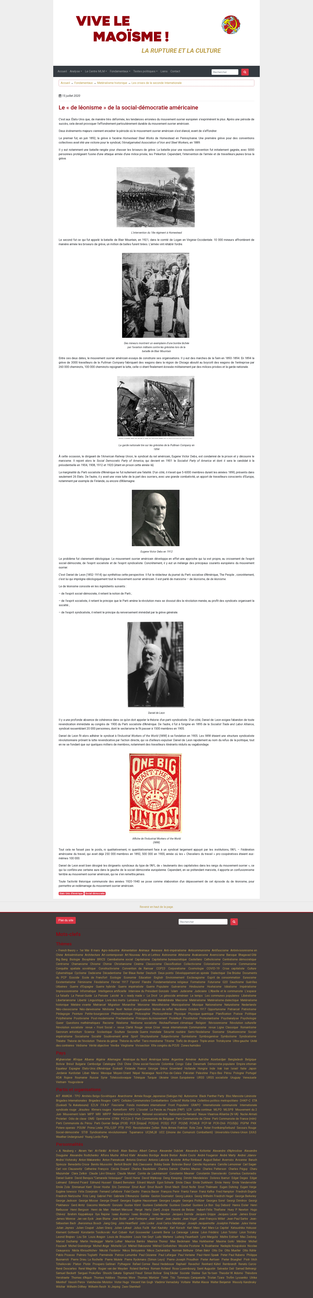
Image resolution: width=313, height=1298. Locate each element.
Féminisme (85, 982)
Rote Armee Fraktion (174, 1127)
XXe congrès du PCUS (165, 1045)
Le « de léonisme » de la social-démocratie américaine (128, 107)
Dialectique (218, 973)
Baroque (231, 955)
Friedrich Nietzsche (68, 1196)
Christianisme (123, 964)
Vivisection (142, 1045)
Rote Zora (195, 1127)
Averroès (228, 1160)
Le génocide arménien (173, 995)
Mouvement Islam (74, 1114)
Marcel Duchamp (67, 1241)
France (141, 1068)
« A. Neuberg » (66, 1150)
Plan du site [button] (65, 920)
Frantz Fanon (189, 1191)
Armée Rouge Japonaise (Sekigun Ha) (158, 1096)
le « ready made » (133, 995)
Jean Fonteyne (137, 1218)
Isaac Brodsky (141, 1214)
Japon (252, 1068)
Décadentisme (112, 973)
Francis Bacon (150, 1191)
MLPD (218, 1109)
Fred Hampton (225, 1191)
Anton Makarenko (90, 1160)
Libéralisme (248, 995)
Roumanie (81, 1077)
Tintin (164, 1277)
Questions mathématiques (83, 1023)
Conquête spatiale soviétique (76, 968)
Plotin (87, 1264)
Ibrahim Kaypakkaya (80, 1214)
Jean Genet (156, 1218)
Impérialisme (248, 986)
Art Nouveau (132, 955)
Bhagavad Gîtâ (247, 955)
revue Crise (152, 1027)
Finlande (130, 1068)
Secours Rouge (246, 1127)
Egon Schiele (165, 1182)
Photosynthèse (162, 1013)
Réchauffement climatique (176, 1023)
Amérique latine (159, 1059)
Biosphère (88, 959)
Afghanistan (63, 1059)
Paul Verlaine (186, 1255)
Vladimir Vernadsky (167, 1282)
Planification (223, 1013)
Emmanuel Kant (82, 1187)
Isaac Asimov (120, 1214)
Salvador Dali (225, 1268)
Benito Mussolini (101, 1164)
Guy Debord (222, 1205)
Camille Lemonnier (229, 1164)
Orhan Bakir (202, 1250)
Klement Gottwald (67, 1232)
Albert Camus (148, 1150)
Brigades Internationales (71, 1100)
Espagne (74, 1068)
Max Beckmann (180, 1241)
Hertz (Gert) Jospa (157, 1209)
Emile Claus (183, 1182)
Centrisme (62, 964)
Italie (243, 1068)
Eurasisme (249, 977)
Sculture (119, 1032)
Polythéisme (64, 1018)
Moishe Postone (189, 1246)
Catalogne (109, 1064)
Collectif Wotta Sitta (183, 1100)
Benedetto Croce (78, 1164)
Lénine (194, 1232)
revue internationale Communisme (184, 1027)
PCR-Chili (219, 1123)
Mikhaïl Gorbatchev (165, 1246)
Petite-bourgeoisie (97, 1013)
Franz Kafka (206, 1191)
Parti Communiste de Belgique (154, 1118)
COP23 (160, 968)
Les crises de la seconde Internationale (157, 83)
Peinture (77, 1013)
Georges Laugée (169, 1200)
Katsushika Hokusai (243, 1228)
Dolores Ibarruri (220, 1178)
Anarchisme (125, 1096)
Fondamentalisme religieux (170, 982)
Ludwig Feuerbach (186, 1237)
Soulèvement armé (116, 1036)
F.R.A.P (105, 1105)
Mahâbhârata (166, 1000)
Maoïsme (181, 1000)
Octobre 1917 (197, 1009)
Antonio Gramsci (136, 1160)
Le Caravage (180, 1232)
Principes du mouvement (151, 1018)
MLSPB (228, 1109)
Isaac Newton (161, 1214)
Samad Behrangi (246, 1268)
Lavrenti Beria (161, 1232)
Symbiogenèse (208, 1036)
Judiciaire (200, 991)
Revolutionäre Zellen (146, 1127)
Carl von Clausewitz (69, 1169)
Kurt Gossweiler (139, 1232)
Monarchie (128, 1004)
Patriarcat (234, 1009)
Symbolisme (229, 1036)
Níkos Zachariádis (158, 1250)
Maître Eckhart (229, 1237)
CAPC (116, 1100)
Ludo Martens (164, 1237)
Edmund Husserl (100, 1182)
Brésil (70, 1064)
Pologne (238, 1073)
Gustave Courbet (180, 1205)
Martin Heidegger (91, 1241)
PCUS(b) (232, 1123)
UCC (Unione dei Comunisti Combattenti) (186, 1132)
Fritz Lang (89, 1196)
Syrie (104, 1077)
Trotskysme (223, 1041)
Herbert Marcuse (122, 1209)
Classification (172, 964)
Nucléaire (181, 1009)
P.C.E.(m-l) (127, 1118)
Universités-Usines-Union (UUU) (235, 1132)
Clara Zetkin (79, 1173)
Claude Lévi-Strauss (102, 1173)
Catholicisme (212, 959)
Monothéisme (160, 1004)
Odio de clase (77, 1118)
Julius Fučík (141, 1228)
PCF (173, 1123)
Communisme (247, 964)
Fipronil (135, 982)
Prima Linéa (95, 1127)
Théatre (61, 1041)
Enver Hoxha (102, 1187)
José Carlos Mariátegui (171, 1223)
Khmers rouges (101, 1109)
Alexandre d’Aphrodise (227, 1150)
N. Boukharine (210, 1246)
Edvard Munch (146, 1182)
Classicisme (154, 964)
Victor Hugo (121, 1282)
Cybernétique (64, 973)
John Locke (146, 1223)
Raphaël (181, 1264)
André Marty (228, 1155)
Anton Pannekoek (114, 1160)
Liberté (81, 1000)
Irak (219, 1068)
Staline (195, 1273)
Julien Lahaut (123, 1228)
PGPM (244, 1123)
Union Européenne (183, 1077)
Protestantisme (209, 1018)
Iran (226, 1068)
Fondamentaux (119, 71)
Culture (251, 968)
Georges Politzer (193, 1200)
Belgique (250, 1059)
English (158, 977)
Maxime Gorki (225, 1241)
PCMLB (194, 1123)
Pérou (227, 1073)
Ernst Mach (172, 1187)
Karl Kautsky (159, 1228)
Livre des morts (115, 1000)
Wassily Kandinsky (244, 1282)
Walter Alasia (200, 1282)
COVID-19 (213, 968)
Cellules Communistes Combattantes (145, 1100)
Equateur (61, 1068)
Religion (201, 1023)
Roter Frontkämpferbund (219, 1127)
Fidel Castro (132, 1191)
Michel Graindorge (79, 1246)
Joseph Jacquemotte (201, 1223)
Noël (119, 1009)
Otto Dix (217, 1250)
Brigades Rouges (100, 1100)
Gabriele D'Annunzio (126, 1196)
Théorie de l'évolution (81, 1041)
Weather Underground (69, 1137)
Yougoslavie (75, 1082)
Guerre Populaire (157, 986)
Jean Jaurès (173, 1218)
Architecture (92, 955)
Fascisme (118, 1105)
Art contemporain (112, 955)
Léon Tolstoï (229, 1232)
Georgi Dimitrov (237, 1200)
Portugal (251, 1073)
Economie (130, 977)
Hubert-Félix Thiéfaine (211, 1209)
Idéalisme (230, 986)
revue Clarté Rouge (130, 1027)
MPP (90, 1114)
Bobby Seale (162, 1164)
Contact (175, 71)
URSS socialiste (217, 1077)
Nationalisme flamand (183, 1114)
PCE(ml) (153, 1123)
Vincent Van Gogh (142, 1282)
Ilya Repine (102, 1214)
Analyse (75, 71)
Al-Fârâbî (100, 1150)
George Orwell (109, 1200)
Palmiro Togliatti (87, 1255)
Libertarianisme (66, 1000)
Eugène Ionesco (66, 1191)
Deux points (166, 973)
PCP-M (206, 1123)
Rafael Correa (141, 1264)
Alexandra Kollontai (198, 1150)
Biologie (75, 959)
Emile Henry (222, 1182)
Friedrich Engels (246, 1191)
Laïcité (114, 995)
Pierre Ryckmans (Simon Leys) (144, 1259)
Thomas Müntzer (148, 1277)
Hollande (190, 1068)
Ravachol (194, 1264)
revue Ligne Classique (223, 1027)
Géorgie (153, 1068)
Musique (197, 1004)
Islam (174, 991)
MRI (98, 1114)
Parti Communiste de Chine (193, 1118)
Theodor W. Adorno (231, 1273)
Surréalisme (189, 1036)
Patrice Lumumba (126, 1255)
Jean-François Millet (212, 1218)
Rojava (68, 1077)
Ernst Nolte (188, 1187)
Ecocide (74, 977)
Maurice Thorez (157, 1241)
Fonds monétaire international (146, 1105)
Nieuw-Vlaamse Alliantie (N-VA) (218, 1114)
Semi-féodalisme (199, 1032)
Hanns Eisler (240, 1205)
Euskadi (118, 1068)
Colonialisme (212, 964)
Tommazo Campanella (191, 1277)
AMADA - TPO (71, 1096)
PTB (121, 1127)
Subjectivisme (170, 1036)
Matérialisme (197, 1000)
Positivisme (81, 1018)
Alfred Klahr (127, 1155)
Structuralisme (149, 1036)
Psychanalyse (230, 1018)
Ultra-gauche (241, 1041)
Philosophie (142, 1013)
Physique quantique (201, 1013)
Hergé (139, 1209)
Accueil (62, 71)
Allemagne (114, 1059)
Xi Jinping (114, 1286)
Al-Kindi (114, 1150)
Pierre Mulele (113, 1259)
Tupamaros (136, 1132)
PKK (253, 1123)
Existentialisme (66, 982)
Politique (250, 1013)
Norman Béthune (182, 1250)
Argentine (177, 1059)
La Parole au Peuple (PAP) (167, 1109)
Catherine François (97, 1169)
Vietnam (61, 1082)
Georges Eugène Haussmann (138, 1200)
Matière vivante (81, 1004)
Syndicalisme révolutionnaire (108, 1132)
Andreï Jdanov (247, 1155)
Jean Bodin (119, 1218)
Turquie (152, 1077)
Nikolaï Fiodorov (109, 1250)
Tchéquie (139, 1077)
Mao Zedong (248, 1237)
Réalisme (122, 1023)
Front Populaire (178, 1105)
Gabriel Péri (104, 1196)
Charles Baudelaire (144, 1169)
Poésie (238, 1013)
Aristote (176, 1160)
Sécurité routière (174, 1032)
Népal (136, 1073)
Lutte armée (148, 1000)
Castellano (195, 959)
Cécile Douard (120, 1169)
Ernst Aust (138, 1187)
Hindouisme (196, 986)
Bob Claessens (142, 1164)
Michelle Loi (118, 1246)
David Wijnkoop (152, 1178)
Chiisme (95, 964)
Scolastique (104, 1032)
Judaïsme (186, 991)
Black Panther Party (211, 1096)
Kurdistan (75, 1073)
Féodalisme (101, 982)
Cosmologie (196, 968)
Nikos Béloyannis (133, 1250)
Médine (241, 1241)
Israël (234, 1068)
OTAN (115, 1118)
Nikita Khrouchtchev (84, 1250)
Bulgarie (80, 1064)
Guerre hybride (106, 986)
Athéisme (184, 955)
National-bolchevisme (126, 1114)
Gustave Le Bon (203, 1205)
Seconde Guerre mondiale (144, 1032)
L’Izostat (142, 1109)
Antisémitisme (74, 955)
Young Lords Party (96, 1137)
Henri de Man (100, 1209)
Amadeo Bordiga (148, 1155)
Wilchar (60, 1286)
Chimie (107, 964)
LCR (189, 1109)
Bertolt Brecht (122, 1164)
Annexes (156, 950)
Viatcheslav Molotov (100, 1282)
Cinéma (138, 964)
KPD (132, 1109)
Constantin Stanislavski (212, 1173)
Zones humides (191, 1045)
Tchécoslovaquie (120, 1077)
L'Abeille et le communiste (225, 991)
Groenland (176, 1068)
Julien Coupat (85, 1228)
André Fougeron (208, 1155)
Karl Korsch (177, 1228)
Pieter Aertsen (210, 1259)
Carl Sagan (249, 1164)
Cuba (188, 1064)
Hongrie (203, 1068)
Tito (172, 1277)
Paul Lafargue (167, 1255)
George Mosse (88, 1200)
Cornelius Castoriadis (242, 1173)
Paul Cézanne (147, 1255)
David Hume (132, 1178)
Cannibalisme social (120, 959)
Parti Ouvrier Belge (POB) (111, 1123)
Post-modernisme (102, 1018)
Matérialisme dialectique (223, 1000)
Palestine (202, 1073)
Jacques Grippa (205, 1214)
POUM (81, 1127)
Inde (212, 1068)
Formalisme (197, 982)
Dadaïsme (94, 973)
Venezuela (249, 1077)
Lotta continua (203, 1109)
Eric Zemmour (121, 1187)
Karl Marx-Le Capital (215, 1228)
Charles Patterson (214, 1169)
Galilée (145, 1196)
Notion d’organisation (137, 1009)
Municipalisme (181, 1004)
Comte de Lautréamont (152, 1173)
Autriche (203, 1059)
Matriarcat (99, 1004)
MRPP (107, 1114)
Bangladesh (235, 1059)
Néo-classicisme (67, 1009)
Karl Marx (193, 1228)
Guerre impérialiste (130, 986)
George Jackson (66, 1200)
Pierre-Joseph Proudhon (183, 1259)
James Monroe (65, 1218)
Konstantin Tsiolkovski (95, 1232)
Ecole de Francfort (94, 977)
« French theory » (67, 950)
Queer (60, 1023)
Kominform (120, 1109)
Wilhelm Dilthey (77, 1286)
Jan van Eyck (85, 1218)
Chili (120, 1064)
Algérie (100, 1059)
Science (89, 1032)
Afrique (77, 1059)
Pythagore (124, 1264)
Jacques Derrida (182, 1214)
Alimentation (129, 950)
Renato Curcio (247, 1264)
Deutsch (151, 973)
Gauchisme (237, 982)
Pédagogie (63, 1013)
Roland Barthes (139, 1268)
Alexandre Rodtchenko (84, 1155)
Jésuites (83, 1109)
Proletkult (175, 1018)
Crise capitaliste (234, 968)
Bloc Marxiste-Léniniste (241, 1096)
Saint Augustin (206, 1268)
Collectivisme (192, 964)
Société (96, 1036)
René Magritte (87, 1268)
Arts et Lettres (151, 955)
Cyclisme (80, 973)
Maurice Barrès (135, 1241)
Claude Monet (126, 1173)
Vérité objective (99, 1045)
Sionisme (218, 1032)
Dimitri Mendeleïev (196, 1178)
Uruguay (235, 1077)
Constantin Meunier (182, 1173)
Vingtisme (127, 1045)
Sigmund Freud (132, 1273)
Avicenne (241, 1160)
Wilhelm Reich (97, 1286)
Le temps (196, 995)
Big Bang (62, 959)
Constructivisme (109, 968)
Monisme (144, 1004)
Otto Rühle (249, 1250)
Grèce (164, 1068)
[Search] (245, 72)
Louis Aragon (96, 1237)
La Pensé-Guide (81, 995)
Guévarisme (178, 986)
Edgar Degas (239, 1178)
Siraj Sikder (171, 1273)
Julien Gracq (104, 1228)
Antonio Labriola (159, 1160)
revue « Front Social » (100, 1027)
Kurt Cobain (119, 1232)
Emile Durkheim (203, 1182)
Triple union (207, 1041)
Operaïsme (103, 1118)
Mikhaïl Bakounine (139, 1246)
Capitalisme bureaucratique (169, 959)
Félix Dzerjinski (88, 1191)
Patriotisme (248, 1009)
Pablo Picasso (65, 1255)
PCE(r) (165, 1123)
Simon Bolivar (153, 1273)
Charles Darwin (168, 1169)
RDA (59, 1077)
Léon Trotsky (247, 1232)
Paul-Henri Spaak (208, 1255)
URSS (200, 1077)
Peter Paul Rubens (233, 1255)
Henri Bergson (79, 1209)
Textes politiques (144, 71)
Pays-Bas (216, 1073)
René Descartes (66, 1268)
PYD (128, 1127)
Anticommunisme (199, 950)
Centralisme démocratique (239, 959)
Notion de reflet (163, 1009)
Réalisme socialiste (144, 1023)
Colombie (168, 1064)
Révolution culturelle (243, 1023)
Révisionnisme (217, 1023)
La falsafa (62, 995)
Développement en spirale (192, 973)
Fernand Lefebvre (111, 1191)
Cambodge (94, 1064)
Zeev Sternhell (131, 1286)
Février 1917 (119, 982)
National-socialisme (155, 1114)
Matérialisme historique (112, 83)
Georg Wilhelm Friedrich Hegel (214, 1196)
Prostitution (190, 1018)
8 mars (95, 950)
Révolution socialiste (69, 1027)
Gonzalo (117, 1205)
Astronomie (169, 955)
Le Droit (152, 995)
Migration (114, 1004)
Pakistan (188, 1073)
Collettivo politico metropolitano (217, 1100)
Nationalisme (213, 1004)
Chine (127, 1064)
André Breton (169, 1155)
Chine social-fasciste (146, 1064)
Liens (164, 71)
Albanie (89, 1059)
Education (145, 977)
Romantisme (248, 1027)
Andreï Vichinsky (66, 1160)
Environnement (175, 977)
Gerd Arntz (78, 1205)
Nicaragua (148, 1073)
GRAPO (196, 1105)
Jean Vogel (189, 1218)
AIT (58, 1096)
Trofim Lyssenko (237, 1277)
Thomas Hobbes (104, 1277)
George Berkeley (245, 1196)
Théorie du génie (107, 1041)
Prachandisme (125, 1018)
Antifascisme (220, 950)
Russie (94, 1077)
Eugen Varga (248, 1187)
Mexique (106, 1073)
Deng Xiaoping (172, 1178)
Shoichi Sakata (112, 1273)
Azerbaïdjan (218, 1059)
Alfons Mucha (109, 1155)
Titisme (169, 1041)
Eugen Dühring (229, 1187)
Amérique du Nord (135, 1059)
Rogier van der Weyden (113, 1268)
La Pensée (101, 995)
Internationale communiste (220, 1105)
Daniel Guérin (64, 1178)
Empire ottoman (246, 1064)
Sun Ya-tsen (209, 1273)
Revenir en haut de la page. (157, 907)
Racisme (108, 1023)
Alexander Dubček (171, 1150)
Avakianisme (200, 955)
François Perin (170, 1191)
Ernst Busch (155, 1187)
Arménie (191, 1059)
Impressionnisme (67, 991)
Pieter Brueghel (232, 1259)
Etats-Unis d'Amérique (71, 893)
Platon (77, 1264)
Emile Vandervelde (244, 1182)
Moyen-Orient (122, 1073)
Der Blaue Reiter (133, 973)
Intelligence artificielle (112, 991)
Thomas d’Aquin (81, 1277)
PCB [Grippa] (138, 1123)
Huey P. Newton (238, 1209)
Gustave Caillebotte (155, 1205)
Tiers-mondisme (152, 1041)
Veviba (114, 1045)
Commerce (229, 964)
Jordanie (61, 1073)
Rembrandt (229, 1264)
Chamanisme (80, 964)
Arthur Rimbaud (192, 1160)
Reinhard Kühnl (211, 1264)
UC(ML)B (151, 1132)
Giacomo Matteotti (98, 1205)
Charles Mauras (190, 1169)
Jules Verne (248, 1223)
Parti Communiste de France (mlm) (234, 1118)
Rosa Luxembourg (183, 1268)
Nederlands (249, 1004)
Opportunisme (217, 1009)
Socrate (185, 1273)
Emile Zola (63, 1187)
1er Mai (84, 950)
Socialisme (82, 1036)
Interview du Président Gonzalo (148, 991)
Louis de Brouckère (119, 1237)
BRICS (101, 959)
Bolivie (60, 1064)
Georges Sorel (215, 1200)
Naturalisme (231, 1004)
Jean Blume (102, 1218)
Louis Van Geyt (143, 1237)
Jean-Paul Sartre (237, 1218)
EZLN (94, 1105)
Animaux (144, 950)
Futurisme (214, 982)
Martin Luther (114, 1241)
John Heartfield (128, 1223)
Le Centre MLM (95, 71)
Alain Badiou (129, 1150)
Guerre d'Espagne (81, 986)
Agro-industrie (110, 950)
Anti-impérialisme (175, 950)
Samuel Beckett (66, 1273)
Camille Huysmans (204, 1164)
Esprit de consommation (223, 977)
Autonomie (191, 1096)
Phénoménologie (122, 1013)
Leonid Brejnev (65, 1237)
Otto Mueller (233, 1250)
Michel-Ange (101, 1246)
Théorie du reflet (129, 1041)
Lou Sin (81, 1237)
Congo (179, 1064)
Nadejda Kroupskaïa (233, 1246)
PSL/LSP (110, 1127)
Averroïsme (217, 955)
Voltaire (186, 1282)
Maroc (95, 1073)
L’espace (250, 991)
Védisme (81, 1045)
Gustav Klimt (132, 1205)
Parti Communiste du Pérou (74, 1123)
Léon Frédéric (210, 1232)
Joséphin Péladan (227, 1223)
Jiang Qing (110, 1223)
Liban (85, 1073)
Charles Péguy (238, 1169)
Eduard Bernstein (124, 1182)
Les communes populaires (222, 995)
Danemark (199, 1064)
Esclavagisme (196, 977)
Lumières (133, 1000)
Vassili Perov (76, 1282)
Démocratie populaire (221, 1064)
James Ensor (247, 1214)
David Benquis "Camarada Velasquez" (99, 1178)
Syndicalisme (247, 1036)
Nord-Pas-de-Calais (168, 1073)
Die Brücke (234, 973)
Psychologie (248, 1018)
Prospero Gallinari (104, 1264)
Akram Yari (86, 1150)
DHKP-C (245, 1100)
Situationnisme (236, 1032)
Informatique (88, 991)
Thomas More (126, 1277)
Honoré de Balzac (183, 1209)
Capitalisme (142, 959)
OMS (91, 1118)
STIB (85, 1132)
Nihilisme (108, 1009)
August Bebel (211, 1160)
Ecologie (115, 977)
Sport (134, 1036)
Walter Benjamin (220, 1282)
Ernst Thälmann (208, 1187)
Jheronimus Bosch (89, 1223)
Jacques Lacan (227, 1214)
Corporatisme (176, 968)
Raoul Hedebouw (163, 1264)
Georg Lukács (184, 1196)
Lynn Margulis (209, 1237)
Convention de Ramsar (137, 968)
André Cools (188, 1155)
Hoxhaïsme (214, 986)
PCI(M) (183, 1123)
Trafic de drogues (187, 1041)
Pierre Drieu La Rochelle (87, 1259)
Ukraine (164, 1077)
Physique (180, 1013)
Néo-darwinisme (90, 1009)
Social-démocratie (95, 893)
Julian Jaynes (65, 1228)
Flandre (146, 982)
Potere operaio (65, 1127)
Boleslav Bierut (181, 1164)
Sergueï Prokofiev (89, 1273)
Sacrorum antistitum (69, 1032)
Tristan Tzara (216, 1277)
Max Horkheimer (203, 1241)
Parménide (106, 1255)
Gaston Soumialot (162, 1196)
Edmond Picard (78, 1182)
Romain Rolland (160, 1268)
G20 (225, 982)
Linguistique (96, 1000)
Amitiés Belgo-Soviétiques (99, 1096)
